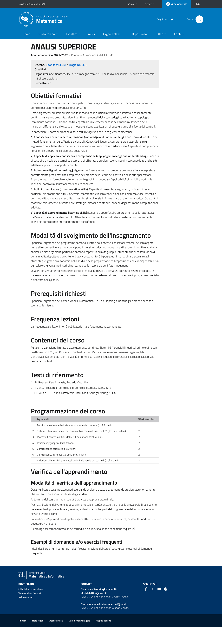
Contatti (179, 34)
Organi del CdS (112, 34)
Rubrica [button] (130, 4)
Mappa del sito (103, 620)
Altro (160, 34)
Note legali (38, 620)
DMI (43, 4)
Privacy (22, 620)
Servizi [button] (148, 4)
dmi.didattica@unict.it (94, 593)
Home (26, 34)
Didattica (71, 34)
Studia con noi (47, 34)
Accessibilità (56, 620)
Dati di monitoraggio (79, 620)
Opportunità (139, 34)
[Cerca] (199, 19)
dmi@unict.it (121, 604)
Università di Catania (28, 4)
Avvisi (91, 34)
